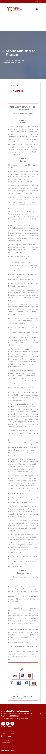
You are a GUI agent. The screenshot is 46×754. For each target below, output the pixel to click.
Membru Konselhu (7, 733)
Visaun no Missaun (8, 731)
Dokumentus (5, 748)
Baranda (5, 60)
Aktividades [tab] (17, 91)
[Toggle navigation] (36, 9)
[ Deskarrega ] (28, 696)
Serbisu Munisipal (17, 60)
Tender (3, 745)
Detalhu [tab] (15, 86)
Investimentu (5, 743)
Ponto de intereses (8, 740)
